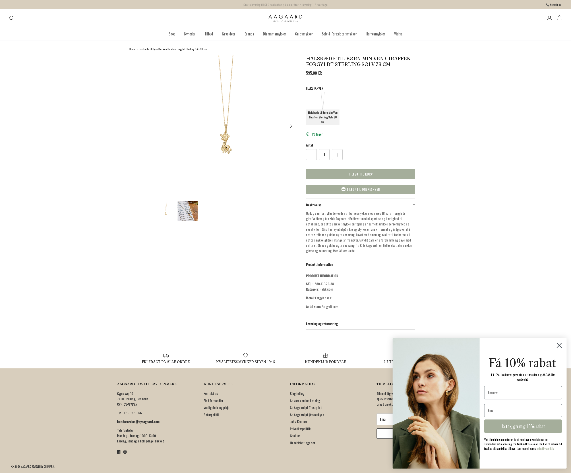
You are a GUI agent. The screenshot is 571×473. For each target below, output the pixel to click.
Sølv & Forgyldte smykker (339, 34)
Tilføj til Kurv (360, 173)
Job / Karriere (299, 421)
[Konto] (548, 18)
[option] (226, 126)
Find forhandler (213, 400)
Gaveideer (229, 34)
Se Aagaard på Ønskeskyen (307, 414)
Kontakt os (211, 393)
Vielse (398, 34)
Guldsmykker (304, 34)
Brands (249, 34)
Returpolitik (211, 414)
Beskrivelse (313, 204)
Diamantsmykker (274, 34)
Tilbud (209, 34)
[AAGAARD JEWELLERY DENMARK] (285, 18)
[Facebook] (118, 452)
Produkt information (319, 264)
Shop (172, 34)
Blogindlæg (297, 393)
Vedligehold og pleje (216, 407)
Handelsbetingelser (302, 442)
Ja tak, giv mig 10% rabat (523, 426)
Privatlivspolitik (300, 428)
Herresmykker (375, 34)
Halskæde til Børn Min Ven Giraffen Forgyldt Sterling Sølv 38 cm (173, 49)
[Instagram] (125, 452)
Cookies (295, 435)
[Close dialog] (559, 345)
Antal (309, 145)
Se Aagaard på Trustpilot (306, 407)
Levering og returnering (322, 323)
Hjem (132, 49)
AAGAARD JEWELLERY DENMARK (37, 466)
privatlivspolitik (545, 448)
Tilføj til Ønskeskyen (363, 189)
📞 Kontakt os (553, 4)
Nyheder (190, 34)
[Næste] (291, 126)
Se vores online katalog (305, 400)
